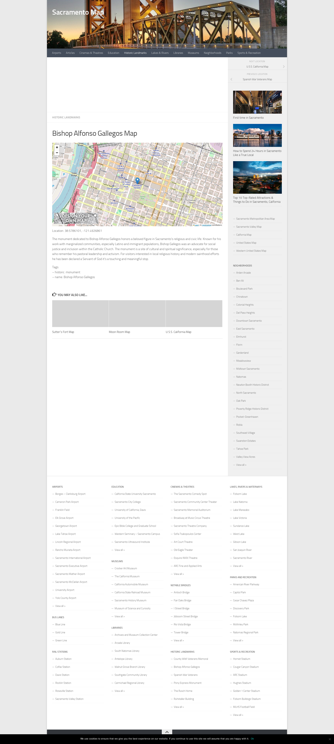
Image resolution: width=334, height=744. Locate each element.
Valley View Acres (245, 456)
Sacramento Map (78, 12)
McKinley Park (240, 624)
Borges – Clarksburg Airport (70, 493)
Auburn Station (63, 658)
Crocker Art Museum (126, 568)
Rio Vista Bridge (182, 624)
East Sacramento (245, 328)
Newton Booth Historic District (252, 384)
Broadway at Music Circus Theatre (192, 517)
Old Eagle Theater (183, 550)
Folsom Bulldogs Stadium (247, 698)
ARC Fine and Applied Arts (188, 566)
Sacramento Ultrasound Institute (132, 542)
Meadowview (243, 360)
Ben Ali (240, 280)
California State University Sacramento (135, 493)
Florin (239, 344)
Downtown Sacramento (249, 320)
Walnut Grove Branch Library (130, 666)
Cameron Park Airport (67, 501)
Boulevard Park (244, 288)
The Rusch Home (183, 690)
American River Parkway (246, 584)
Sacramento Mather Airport (70, 574)
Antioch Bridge (182, 592)
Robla (239, 424)
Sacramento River (242, 558)
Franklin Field (62, 509)
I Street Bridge (181, 608)
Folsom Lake (240, 493)
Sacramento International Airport (73, 558)
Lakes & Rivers (160, 52)
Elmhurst (241, 336)
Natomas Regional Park (245, 632)
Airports (56, 52)
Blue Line (60, 624)
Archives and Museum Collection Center (136, 634)
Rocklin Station (63, 682)
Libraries (178, 52)
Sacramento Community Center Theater (195, 501)
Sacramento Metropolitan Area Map (255, 218)
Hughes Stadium (242, 682)
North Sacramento (246, 392)
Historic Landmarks (135, 52)
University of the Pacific (127, 517)
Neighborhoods (212, 52)
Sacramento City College (128, 501)
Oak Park (241, 400)
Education (113, 52)
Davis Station (62, 674)
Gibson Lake (239, 542)
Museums (193, 52)
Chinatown (242, 296)
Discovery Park (241, 608)
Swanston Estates (246, 440)
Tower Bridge (181, 632)
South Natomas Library (127, 650)
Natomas (241, 376)
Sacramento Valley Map (249, 226)
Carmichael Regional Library (129, 682)
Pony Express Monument (187, 682)
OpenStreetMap (206, 225)
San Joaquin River (242, 550)
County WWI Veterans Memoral (191, 658)
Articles (70, 52)
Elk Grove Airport (64, 517)
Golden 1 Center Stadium (246, 690)
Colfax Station (62, 666)
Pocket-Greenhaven (247, 416)
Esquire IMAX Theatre (185, 558)
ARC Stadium (240, 674)
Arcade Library (122, 642)
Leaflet (196, 225)
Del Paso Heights (245, 312)
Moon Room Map (119, 332)
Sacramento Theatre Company (190, 526)
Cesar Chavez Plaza (243, 600)
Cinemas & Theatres (91, 52)
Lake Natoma (240, 501)
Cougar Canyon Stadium (246, 666)
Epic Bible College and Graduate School (135, 526)
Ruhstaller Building (184, 698)
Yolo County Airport (65, 598)
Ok (252, 738)
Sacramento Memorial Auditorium (192, 509)
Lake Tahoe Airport (65, 534)
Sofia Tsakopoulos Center (187, 534)
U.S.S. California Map (178, 332)
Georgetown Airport (66, 526)
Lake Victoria (240, 517)
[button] (137, 180)
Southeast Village (245, 432)
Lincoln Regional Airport (68, 542)
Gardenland (242, 352)
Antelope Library (123, 658)
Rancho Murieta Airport (67, 550)
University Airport (64, 590)
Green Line (61, 640)
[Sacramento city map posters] (76, 222)
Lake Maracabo (241, 509)
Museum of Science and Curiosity (132, 608)
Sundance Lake (241, 526)
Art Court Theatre (183, 542)
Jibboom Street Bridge (186, 616)
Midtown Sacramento (248, 368)
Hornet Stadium (241, 658)
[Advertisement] (137, 84)
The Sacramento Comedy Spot (190, 493)
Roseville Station (64, 690)
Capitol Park (239, 592)
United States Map (246, 242)
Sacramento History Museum (130, 600)
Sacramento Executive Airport (71, 566)
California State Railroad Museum (132, 592)
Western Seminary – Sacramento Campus (137, 534)
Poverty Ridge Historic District (252, 408)
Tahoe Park (242, 448)
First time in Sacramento (248, 117)
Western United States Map (251, 250)
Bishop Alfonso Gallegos (187, 666)
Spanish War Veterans (186, 674)
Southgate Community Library (131, 674)
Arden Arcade (243, 272)
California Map (244, 234)
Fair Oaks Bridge (182, 600)
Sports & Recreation (249, 52)
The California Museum (127, 576)
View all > (241, 464)
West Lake (238, 534)
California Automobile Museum (131, 584)
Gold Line (60, 632)
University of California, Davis (130, 509)
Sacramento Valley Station (69, 698)
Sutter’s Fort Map (63, 332)
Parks (229, 52)
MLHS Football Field (244, 706)
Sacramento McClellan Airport (71, 582)
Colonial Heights (245, 304)
